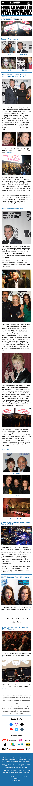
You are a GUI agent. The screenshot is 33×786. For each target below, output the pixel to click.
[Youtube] (11, 729)
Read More (9, 152)
